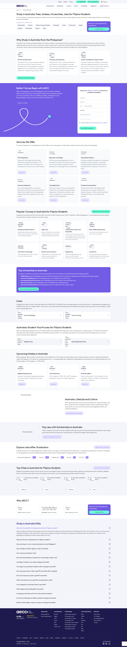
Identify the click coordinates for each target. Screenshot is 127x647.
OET (82, 622)
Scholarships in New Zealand (71, 622)
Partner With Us (97, 620)
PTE (82, 618)
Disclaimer (18, 643)
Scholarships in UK (69, 620)
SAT (82, 624)
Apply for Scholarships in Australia (52, 437)
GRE (82, 628)
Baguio (55, 616)
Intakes (80, 25)
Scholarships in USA (69, 616)
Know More (22, 172)
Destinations (60, 6)
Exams (75, 6)
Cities (44, 28)
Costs (64, 25)
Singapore (64, 638)
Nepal (47, 638)
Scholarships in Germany (70, 624)
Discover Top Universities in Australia (28, 289)
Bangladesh (25, 638)
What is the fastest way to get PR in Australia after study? (34, 580)
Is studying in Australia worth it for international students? (34, 593)
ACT (82, 626)
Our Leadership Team (99, 618)
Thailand (77, 638)
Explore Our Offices (22, 103)
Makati (55, 624)
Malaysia (42, 638)
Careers (37, 28)
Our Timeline (97, 616)
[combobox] (105, 2)
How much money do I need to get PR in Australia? (31, 575)
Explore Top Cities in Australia (102, 468)
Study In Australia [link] (27, 10)
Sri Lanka (70, 638)
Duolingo (83, 620)
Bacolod (56, 614)
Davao (55, 620)
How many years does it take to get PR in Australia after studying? (36, 571)
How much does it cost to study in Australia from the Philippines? (36, 544)
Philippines (57, 638)
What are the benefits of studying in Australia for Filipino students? (37, 528)
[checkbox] (79, 122)
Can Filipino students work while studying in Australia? (32, 562)
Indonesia (36, 638)
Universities (56, 25)
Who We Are (97, 614)
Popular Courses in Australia (43, 25)
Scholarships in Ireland (70, 626)
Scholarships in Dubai (70, 628)
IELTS (82, 614)
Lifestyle (20, 28)
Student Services (104, 6)
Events (65, 2)
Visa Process (72, 25)
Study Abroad (49, 6)
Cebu (55, 618)
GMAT (82, 630)
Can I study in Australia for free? (26, 553)
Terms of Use (33, 643)
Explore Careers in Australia (102, 447)
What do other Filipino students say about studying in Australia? (36, 602)
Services (30, 25)
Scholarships (84, 6)
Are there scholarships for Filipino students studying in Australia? (36, 598)
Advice (60, 2)
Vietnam (82, 638)
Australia (18, 638)
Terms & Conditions (102, 122)
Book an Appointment (93, 1)
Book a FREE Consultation (87, 128)
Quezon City (57, 626)
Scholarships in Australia (70, 614)
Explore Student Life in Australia (74, 413)
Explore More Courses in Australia (101, 211)
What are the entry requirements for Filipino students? (33, 540)
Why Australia (21, 25)
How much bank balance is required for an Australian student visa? (36, 557)
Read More (22, 384)
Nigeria (51, 638)
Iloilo (55, 622)
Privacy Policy (93, 122)
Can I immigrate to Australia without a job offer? (31, 584)
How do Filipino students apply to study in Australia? (32, 548)
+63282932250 (82, 1)
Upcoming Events (45, 614)
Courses (68, 6)
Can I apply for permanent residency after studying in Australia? (36, 566)
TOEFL (82, 616)
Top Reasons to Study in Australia (26, 78)
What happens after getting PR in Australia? (30, 589)
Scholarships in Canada (70, 618)
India (31, 638)
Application (93, 6)
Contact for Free (99, 29)
